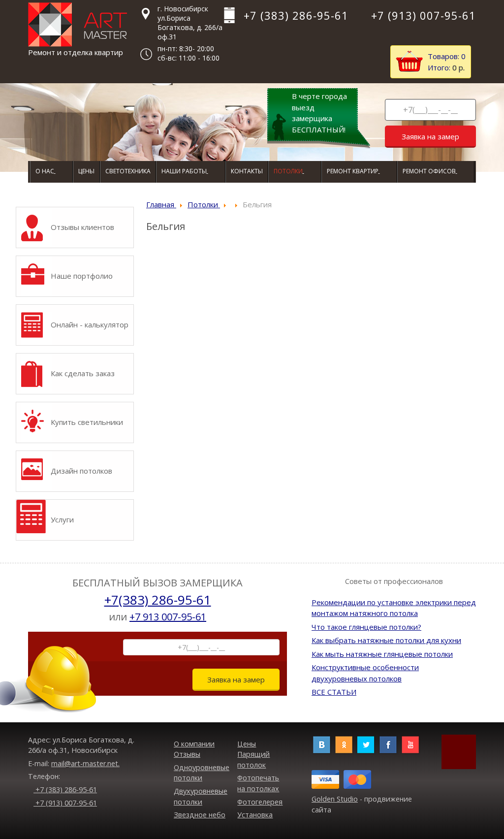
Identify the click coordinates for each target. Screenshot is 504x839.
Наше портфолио (82, 276)
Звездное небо (199, 814)
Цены (246, 743)
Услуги (62, 519)
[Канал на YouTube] (410, 743)
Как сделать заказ (83, 373)
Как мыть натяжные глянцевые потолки (382, 654)
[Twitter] (366, 743)
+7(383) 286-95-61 (157, 600)
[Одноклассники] (344, 743)
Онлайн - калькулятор (89, 324)
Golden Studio (335, 799)
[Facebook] (388, 743)
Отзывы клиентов (82, 227)
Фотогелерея (260, 802)
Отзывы (187, 754)
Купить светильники (87, 422)
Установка (255, 814)
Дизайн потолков (81, 471)
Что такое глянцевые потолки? (366, 627)
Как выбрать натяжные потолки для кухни (386, 640)
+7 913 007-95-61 (167, 616)
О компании (194, 743)
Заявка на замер (430, 136)
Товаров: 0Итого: (447, 61)
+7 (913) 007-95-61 (65, 802)
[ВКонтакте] (322, 743)
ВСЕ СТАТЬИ (334, 692)
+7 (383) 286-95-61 (65, 789)
